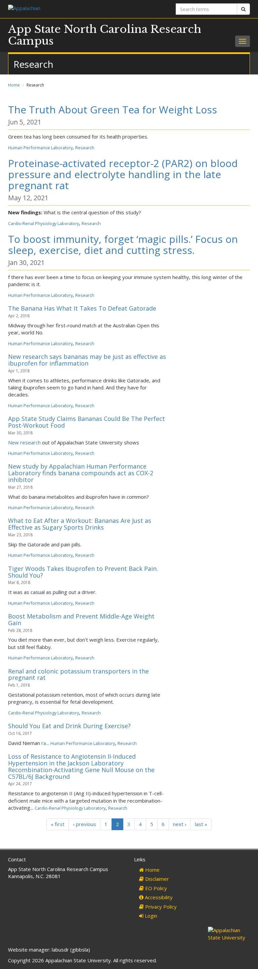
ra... (45, 743)
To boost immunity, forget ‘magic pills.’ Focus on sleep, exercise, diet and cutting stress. (123, 244)
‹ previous (84, 824)
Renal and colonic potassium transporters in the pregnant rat (78, 674)
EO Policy (155, 888)
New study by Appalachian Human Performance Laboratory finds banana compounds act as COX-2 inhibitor (80, 473)
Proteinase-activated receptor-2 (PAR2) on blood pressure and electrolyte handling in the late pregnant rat (123, 174)
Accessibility (158, 897)
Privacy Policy (160, 906)
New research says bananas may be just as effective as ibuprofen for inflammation (87, 360)
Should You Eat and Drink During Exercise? (69, 726)
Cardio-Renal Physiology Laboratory (43, 223)
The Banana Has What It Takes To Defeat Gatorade (82, 308)
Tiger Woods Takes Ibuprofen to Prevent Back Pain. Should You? (83, 571)
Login (150, 915)
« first (57, 824)
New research (24, 442)
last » (201, 824)
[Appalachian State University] (66, 9)
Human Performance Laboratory (40, 148)
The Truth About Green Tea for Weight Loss (112, 109)
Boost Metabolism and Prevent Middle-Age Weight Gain (81, 619)
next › (179, 824)
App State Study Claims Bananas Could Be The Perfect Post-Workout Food (86, 422)
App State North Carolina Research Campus (104, 35)
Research (84, 148)
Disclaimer (156, 878)
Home (14, 85)
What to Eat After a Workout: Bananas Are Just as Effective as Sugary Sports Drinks (79, 524)
